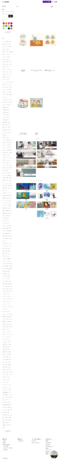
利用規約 (47, 448)
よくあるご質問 (48, 442)
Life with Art (34, 440)
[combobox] (54, 6)
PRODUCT (4, 442)
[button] (26, 190)
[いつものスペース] (26, 160)
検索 (10, 16)
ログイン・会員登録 (47, 1)
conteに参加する (20, 440)
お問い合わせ (48, 444)
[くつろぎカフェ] (47, 160)
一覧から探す (5, 449)
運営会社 (47, 440)
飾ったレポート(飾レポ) (35, 442)
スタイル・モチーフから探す (7, 447)
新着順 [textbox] (52, 6)
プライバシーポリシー (49, 450)
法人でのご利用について (49, 446)
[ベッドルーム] (26, 151)
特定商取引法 (48, 451)
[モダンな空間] (47, 142)
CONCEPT (4, 440)
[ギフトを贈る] (26, 169)
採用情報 (47, 453)
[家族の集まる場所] (26, 142)
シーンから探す (5, 446)
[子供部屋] (47, 151)
